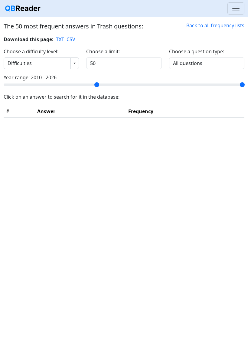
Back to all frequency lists (215, 25)
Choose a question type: (196, 51)
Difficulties (20, 63)
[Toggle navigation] (235, 8)
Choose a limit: (103, 51)
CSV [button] (71, 39)
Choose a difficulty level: (31, 51)
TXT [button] (60, 39)
